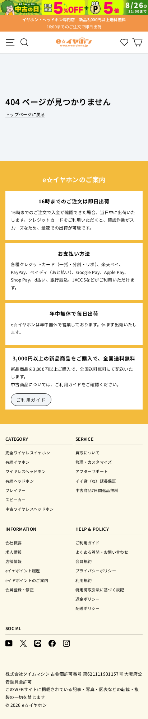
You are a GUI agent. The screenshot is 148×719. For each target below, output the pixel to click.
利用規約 (83, 580)
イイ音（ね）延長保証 (95, 481)
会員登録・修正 (19, 589)
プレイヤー (15, 490)
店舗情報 (13, 561)
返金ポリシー (87, 599)
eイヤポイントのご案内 (26, 580)
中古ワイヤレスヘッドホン (29, 509)
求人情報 (13, 552)
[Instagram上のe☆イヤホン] (66, 643)
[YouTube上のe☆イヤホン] (9, 643)
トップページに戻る (25, 114)
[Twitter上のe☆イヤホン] (23, 643)
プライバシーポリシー (95, 570)
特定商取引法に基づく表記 (99, 589)
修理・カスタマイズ (93, 462)
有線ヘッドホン (19, 481)
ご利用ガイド (31, 400)
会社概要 (13, 542)
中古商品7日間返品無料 (96, 490)
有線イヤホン (17, 462)
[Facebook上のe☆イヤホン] (52, 643)
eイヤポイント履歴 (22, 570)
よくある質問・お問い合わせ (101, 552)
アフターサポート (91, 471)
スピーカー (15, 499)
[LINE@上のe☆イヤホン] (37, 643)
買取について (87, 452)
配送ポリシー (87, 608)
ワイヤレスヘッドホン (25, 471)
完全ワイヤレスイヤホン (27, 452)
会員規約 (83, 561)
